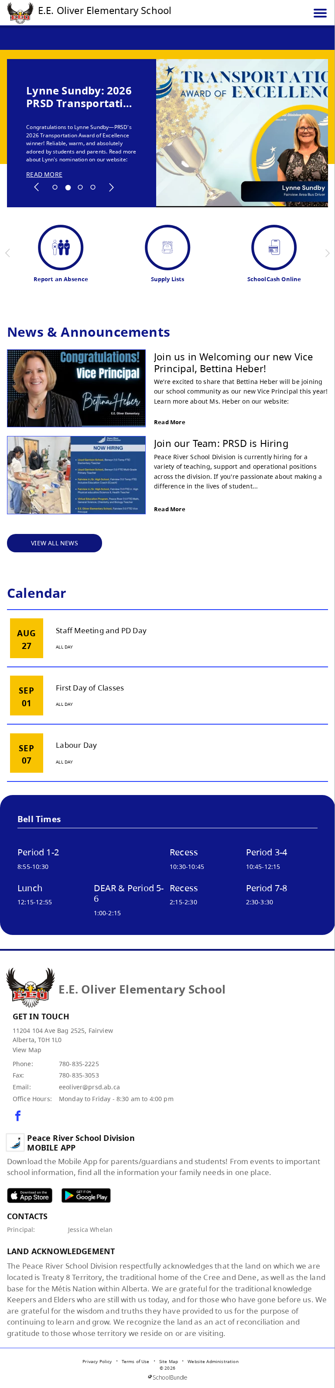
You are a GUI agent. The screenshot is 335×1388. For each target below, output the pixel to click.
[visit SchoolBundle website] (167, 1377)
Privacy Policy (97, 1361)
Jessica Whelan (90, 1229)
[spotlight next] (111, 187)
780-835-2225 (79, 1064)
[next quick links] (327, 253)
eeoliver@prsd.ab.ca (89, 1087)
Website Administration (213, 1361)
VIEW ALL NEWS (54, 543)
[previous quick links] (8, 253)
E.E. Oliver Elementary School (105, 10)
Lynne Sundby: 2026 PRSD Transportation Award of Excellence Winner (81, 96)
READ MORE (44, 174)
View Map (27, 1050)
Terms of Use (136, 1361)
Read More (169, 422)
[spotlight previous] (36, 187)
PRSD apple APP (29, 1195)
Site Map (168, 1361)
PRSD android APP (86, 1195)
